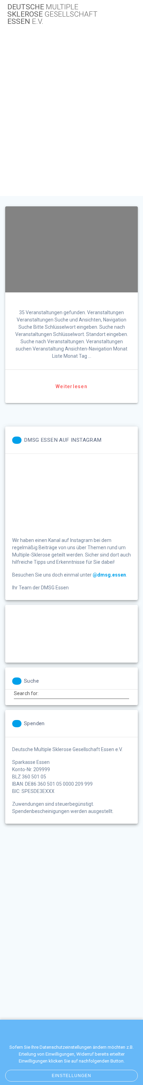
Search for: (26, 693)
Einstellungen (72, 1075)
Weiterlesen (71, 386)
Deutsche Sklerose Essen (52, 14)
